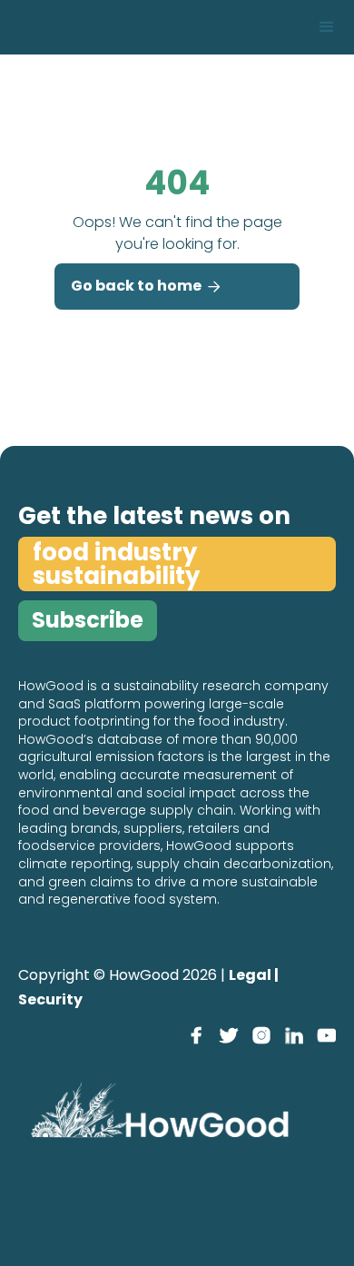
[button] (327, 27)
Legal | (254, 974)
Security (50, 999)
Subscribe (87, 620)
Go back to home (146, 285)
